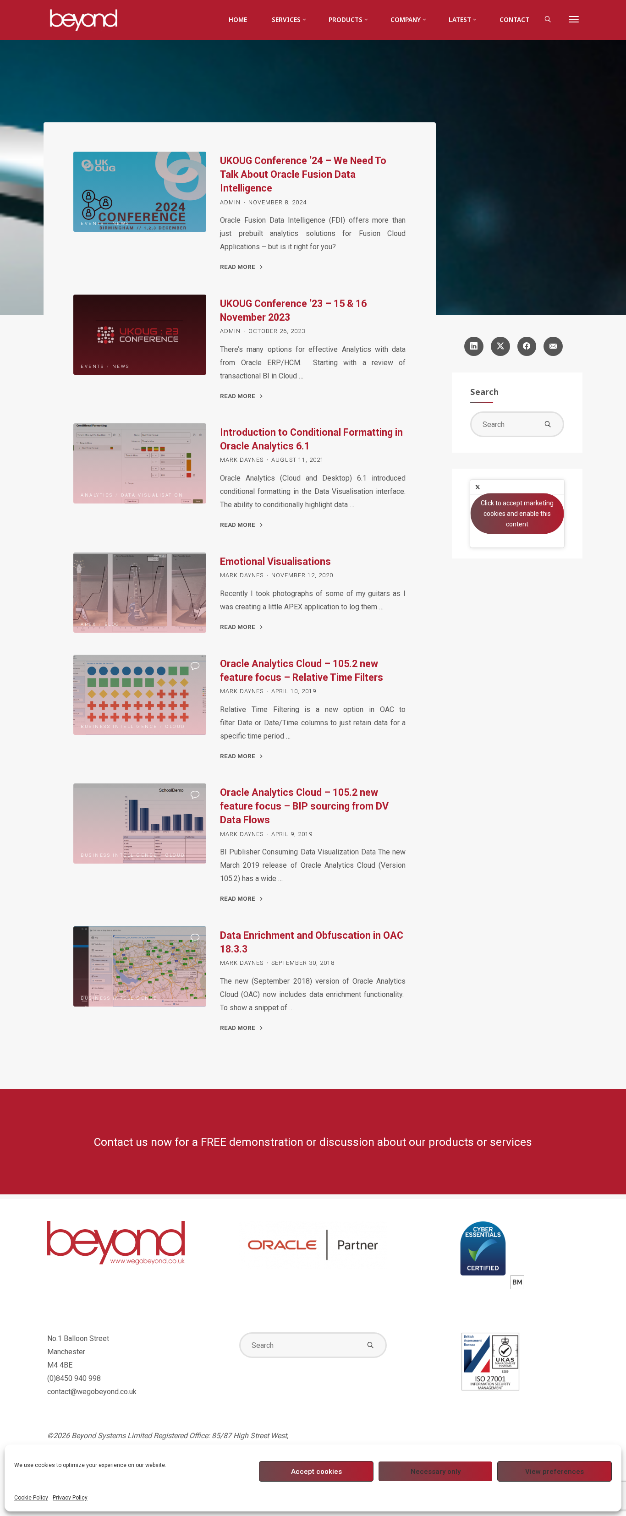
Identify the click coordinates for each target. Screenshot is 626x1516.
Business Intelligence (119, 726)
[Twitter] (500, 346)
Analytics (97, 495)
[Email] (553, 346)
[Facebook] (527, 346)
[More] (574, 19)
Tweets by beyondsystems (517, 513)
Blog (112, 624)
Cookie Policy (31, 1497)
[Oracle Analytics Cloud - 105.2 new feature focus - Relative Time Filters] (139, 695)
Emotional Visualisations (275, 561)
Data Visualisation (152, 495)
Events (92, 223)
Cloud (175, 726)
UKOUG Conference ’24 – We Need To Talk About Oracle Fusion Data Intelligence (303, 174)
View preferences (554, 1471)
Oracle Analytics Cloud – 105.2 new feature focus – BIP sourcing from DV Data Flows (304, 806)
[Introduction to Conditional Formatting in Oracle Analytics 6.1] (139, 463)
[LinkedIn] (473, 346)
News (121, 223)
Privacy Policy (70, 1497)
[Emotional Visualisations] (139, 593)
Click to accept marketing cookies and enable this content (517, 513)
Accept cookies (316, 1471)
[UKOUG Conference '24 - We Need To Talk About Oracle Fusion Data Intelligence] (139, 192)
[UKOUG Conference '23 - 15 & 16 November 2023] (139, 335)
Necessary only (436, 1471)
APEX (88, 624)
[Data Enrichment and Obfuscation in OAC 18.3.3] (139, 966)
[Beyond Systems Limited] (83, 19)
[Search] (547, 20)
